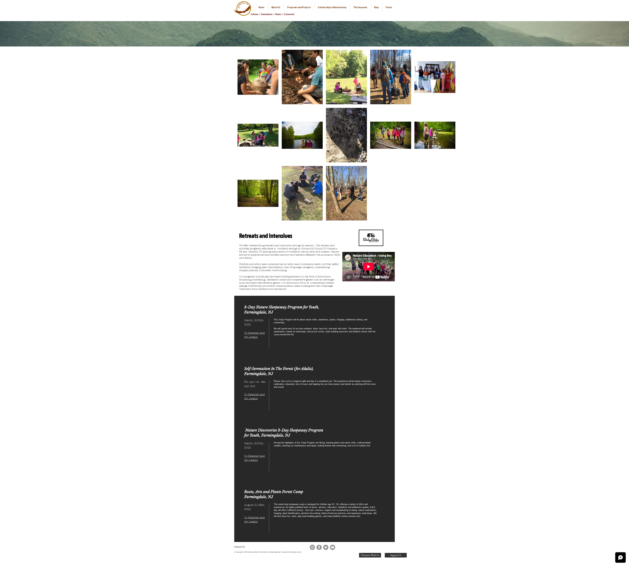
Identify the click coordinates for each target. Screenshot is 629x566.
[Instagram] (312, 547)
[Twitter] (325, 547)
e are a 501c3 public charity (291, 552)
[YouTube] (332, 547)
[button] (276, 7)
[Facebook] (319, 547)
